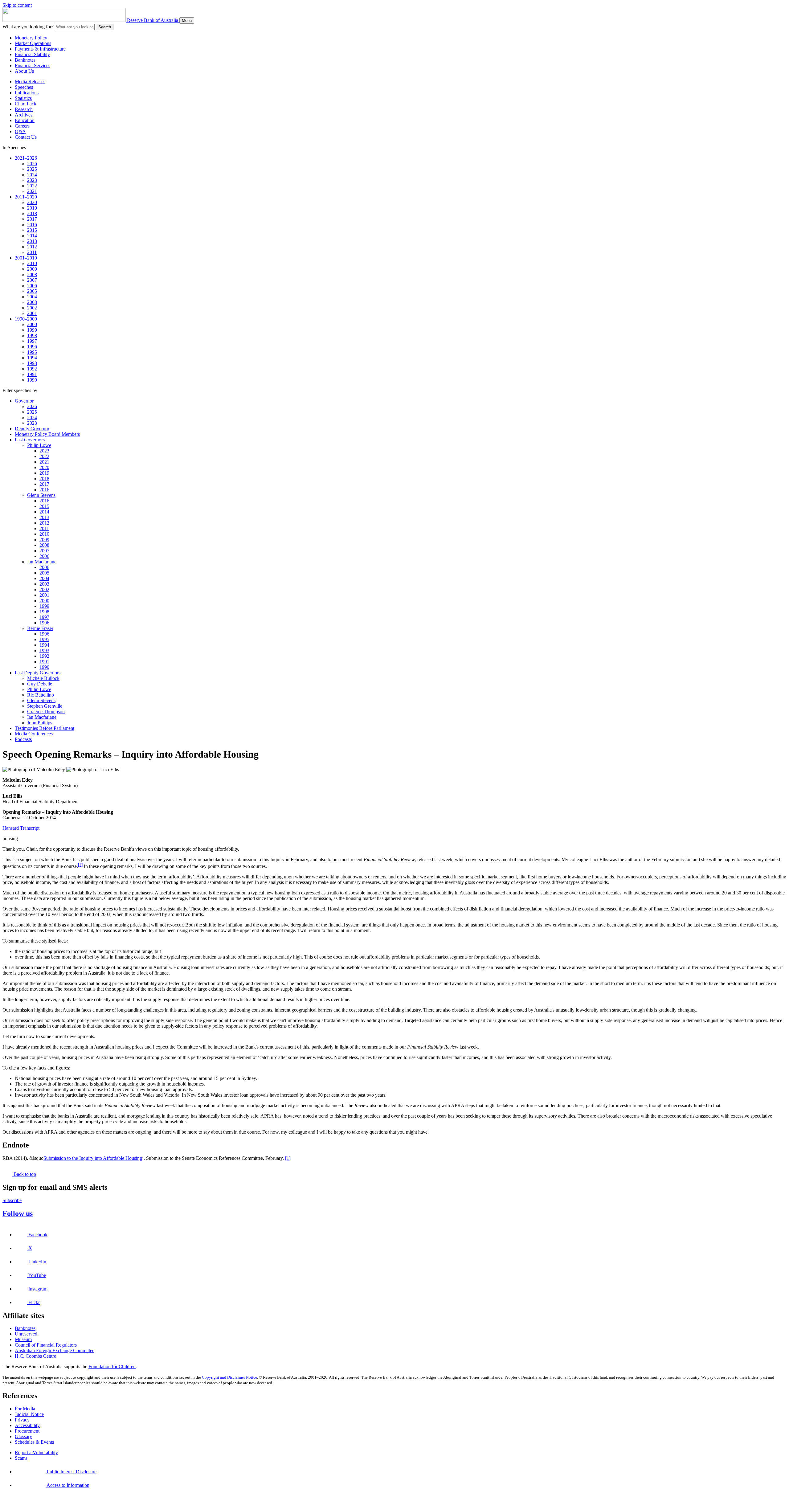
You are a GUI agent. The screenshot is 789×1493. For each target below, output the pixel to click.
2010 (32, 263)
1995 (32, 352)
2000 (32, 324)
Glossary (23, 1436)
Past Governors (30, 439)
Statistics (23, 98)
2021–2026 (26, 158)
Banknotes (25, 60)
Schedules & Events (34, 1442)
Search (104, 27)
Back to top (24, 1174)
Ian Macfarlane (41, 561)
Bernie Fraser (40, 628)
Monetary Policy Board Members (47, 434)
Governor (24, 400)
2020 (32, 202)
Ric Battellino (40, 694)
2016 (32, 224)
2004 (32, 296)
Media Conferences (34, 733)
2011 (32, 252)
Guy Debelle (39, 683)
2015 (32, 230)
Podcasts (23, 739)
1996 (32, 346)
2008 (32, 274)
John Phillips (39, 722)
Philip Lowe (39, 445)
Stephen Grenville (44, 706)
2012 (32, 246)
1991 (32, 374)
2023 (32, 180)
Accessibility (27, 1425)
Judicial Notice (29, 1414)
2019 (32, 208)
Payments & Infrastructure (40, 48)
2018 (32, 213)
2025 (32, 169)
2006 (32, 285)
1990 (32, 379)
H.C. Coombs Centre (35, 1356)
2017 (32, 219)
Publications (27, 92)
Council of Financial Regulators (46, 1345)
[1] (80, 864)
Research (24, 109)
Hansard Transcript (20, 828)
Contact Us (26, 137)
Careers (22, 126)
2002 (32, 307)
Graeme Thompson (46, 711)
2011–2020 (26, 196)
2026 (32, 163)
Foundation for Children (112, 1366)
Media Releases (30, 81)
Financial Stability (32, 54)
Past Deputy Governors (37, 672)
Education (25, 120)
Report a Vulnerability (36, 1452)
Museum (23, 1339)
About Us (24, 71)
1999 (32, 330)
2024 (32, 174)
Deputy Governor (32, 428)
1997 (32, 341)
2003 (32, 302)
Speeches (24, 87)
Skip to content (17, 5)
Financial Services (32, 65)
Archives (23, 114)
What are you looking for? (28, 26)
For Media (25, 1408)
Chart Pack (25, 103)
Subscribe (12, 1200)
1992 (32, 368)
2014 (32, 235)
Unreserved (26, 1333)
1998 (32, 335)
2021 (32, 191)
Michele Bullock (43, 678)
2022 (32, 185)
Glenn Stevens (41, 495)
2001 (32, 313)
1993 (32, 363)
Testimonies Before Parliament (44, 728)
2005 (32, 291)
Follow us (17, 1213)
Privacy (22, 1419)
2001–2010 (26, 257)
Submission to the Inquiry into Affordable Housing (92, 1158)
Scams (21, 1458)
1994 (32, 357)
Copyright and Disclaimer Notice (229, 1377)
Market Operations (33, 43)
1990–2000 (26, 318)
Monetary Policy (31, 37)
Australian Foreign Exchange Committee (54, 1350)
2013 (32, 241)
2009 (32, 269)
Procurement (27, 1431)
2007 (32, 280)
